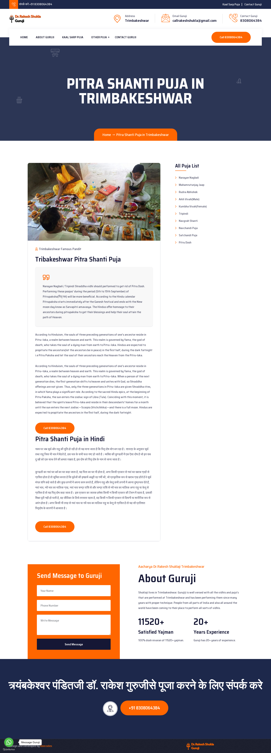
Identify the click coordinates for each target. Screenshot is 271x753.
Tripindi (183, 213)
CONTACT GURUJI (125, 37)
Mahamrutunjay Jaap (191, 185)
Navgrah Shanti (188, 221)
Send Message (74, 644)
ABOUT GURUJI (45, 37)
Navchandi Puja (188, 228)
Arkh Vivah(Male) (189, 199)
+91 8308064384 (144, 707)
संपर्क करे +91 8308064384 (35, 4)
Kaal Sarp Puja (231, 4)
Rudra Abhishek (188, 192)
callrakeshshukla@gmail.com (195, 20)
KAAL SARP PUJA (72, 37)
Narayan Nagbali (189, 177)
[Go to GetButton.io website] (9, 749)
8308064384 (251, 20)
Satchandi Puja (188, 235)
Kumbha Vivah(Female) (193, 206)
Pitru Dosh (185, 242)
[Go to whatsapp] (8, 742)
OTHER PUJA (99, 37)
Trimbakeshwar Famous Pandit (59, 249)
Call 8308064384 (231, 37)
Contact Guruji (253, 4)
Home (24, 37)
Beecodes (46, 746)
